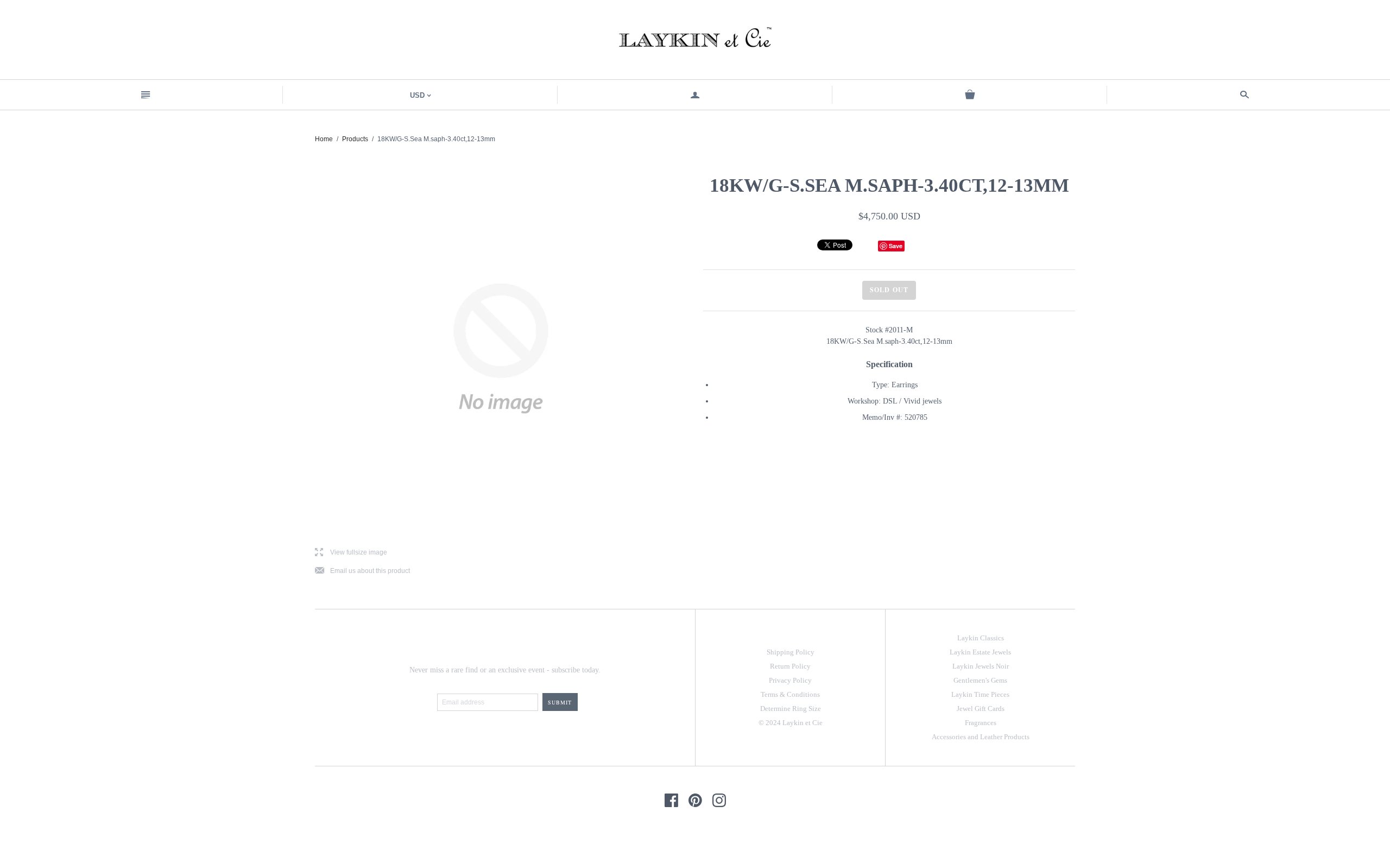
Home (324, 139)
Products (355, 139)
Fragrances (980, 723)
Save (895, 246)
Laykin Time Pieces (980, 694)
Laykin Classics (980, 638)
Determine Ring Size (790, 708)
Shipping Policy (790, 652)
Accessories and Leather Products (980, 737)
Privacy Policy (790, 680)
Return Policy (790, 666)
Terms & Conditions (790, 694)
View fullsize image (351, 552)
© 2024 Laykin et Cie (791, 723)
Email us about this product (362, 571)
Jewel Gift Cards (980, 708)
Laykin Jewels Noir (980, 666)
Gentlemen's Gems (980, 680)
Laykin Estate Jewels (980, 652)
